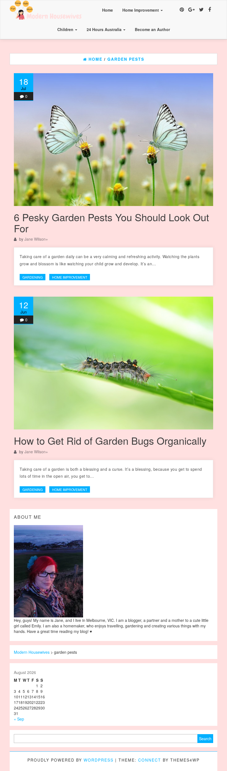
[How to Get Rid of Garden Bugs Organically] (113, 363)
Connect (149, 760)
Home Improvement (141, 10)
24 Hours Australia (105, 29)
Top (214, 758)
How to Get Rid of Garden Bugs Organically (110, 440)
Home (107, 10)
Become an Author (152, 29)
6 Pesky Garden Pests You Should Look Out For (111, 222)
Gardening (32, 277)
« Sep (19, 719)
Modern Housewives (32, 652)
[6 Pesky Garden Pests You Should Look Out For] (113, 139)
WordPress (99, 760)
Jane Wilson (35, 239)
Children (65, 29)
